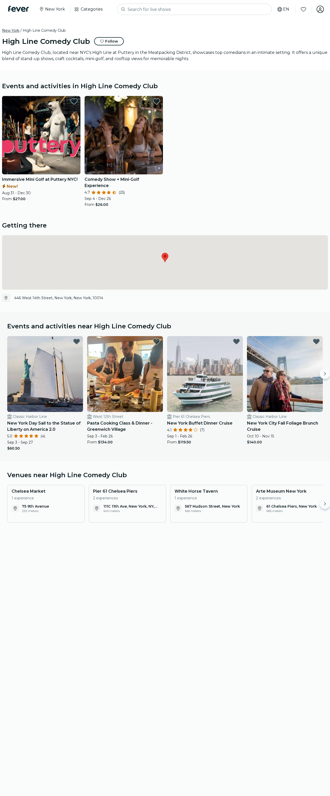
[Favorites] (303, 9)
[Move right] (325, 374)
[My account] (320, 9)
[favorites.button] (74, 101)
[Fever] (18, 8)
